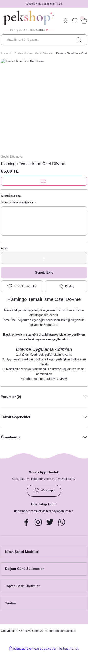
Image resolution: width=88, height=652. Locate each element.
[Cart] (84, 21)
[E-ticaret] (43, 648)
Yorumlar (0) (11, 397)
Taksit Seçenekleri (16, 417)
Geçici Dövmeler (12, 156)
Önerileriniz (10, 437)
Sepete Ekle (44, 272)
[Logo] (28, 21)
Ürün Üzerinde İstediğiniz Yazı (18, 202)
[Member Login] (65, 21)
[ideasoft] (18, 648)
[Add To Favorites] (22, 286)
